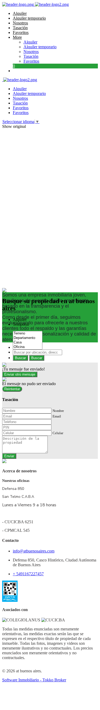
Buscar (20, 358)
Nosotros (20, 23)
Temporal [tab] (21, 324)
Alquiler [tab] (20, 319)
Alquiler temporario (29, 18)
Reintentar (12, 389)
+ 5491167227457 (28, 574)
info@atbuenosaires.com (33, 551)
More (17, 37)
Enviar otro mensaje (19, 374)
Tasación (20, 27)
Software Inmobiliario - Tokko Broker (34, 680)
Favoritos (21, 32)
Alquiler (20, 13)
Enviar (9, 456)
